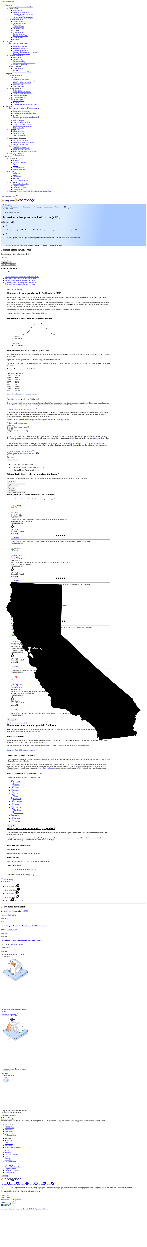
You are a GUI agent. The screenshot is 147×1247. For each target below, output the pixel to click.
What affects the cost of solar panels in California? (20, 278)
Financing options (18, 32)
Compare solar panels (19, 23)
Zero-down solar (18, 37)
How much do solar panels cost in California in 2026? (22, 277)
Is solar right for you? (19, 16)
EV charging (37, 207)
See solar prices (6, 262)
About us (57, 207)
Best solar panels (18, 21)
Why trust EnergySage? (8, 264)
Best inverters (17, 25)
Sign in (69, 208)
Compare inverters (18, 27)
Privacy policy (5, 1197)
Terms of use (5, 1195)
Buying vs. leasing (18, 34)
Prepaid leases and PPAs (20, 36)
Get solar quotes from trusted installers (21, 7)
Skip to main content (7, 2)
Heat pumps (26, 207)
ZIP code (4, 257)
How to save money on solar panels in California (20, 282)
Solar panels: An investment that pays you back (20, 284)
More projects (48, 207)
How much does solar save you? (23, 18)
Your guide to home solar (21, 12)
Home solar (5, 207)
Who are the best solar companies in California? (20, 280)
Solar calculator (18, 10)
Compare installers (18, 28)
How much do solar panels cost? (23, 14)
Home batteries (15, 207)
